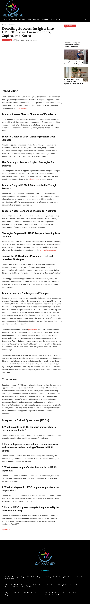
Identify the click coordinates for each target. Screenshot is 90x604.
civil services (22, 108)
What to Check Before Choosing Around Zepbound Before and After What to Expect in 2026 (73, 82)
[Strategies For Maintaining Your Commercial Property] (76, 57)
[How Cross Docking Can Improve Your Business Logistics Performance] (76, 37)
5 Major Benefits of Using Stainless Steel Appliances (63, 585)
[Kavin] (15, 40)
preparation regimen (48, 250)
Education (11, 25)
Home (4, 25)
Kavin (22, 40)
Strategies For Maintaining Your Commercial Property (73, 63)
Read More (6, 530)
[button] (86, 19)
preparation (32, 330)
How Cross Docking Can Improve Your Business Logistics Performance (72, 44)
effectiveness (34, 179)
